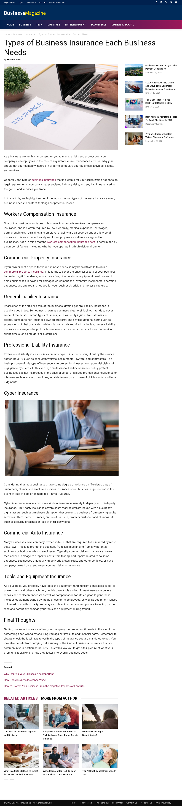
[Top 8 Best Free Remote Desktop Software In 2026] (134, 104)
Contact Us (131, 802)
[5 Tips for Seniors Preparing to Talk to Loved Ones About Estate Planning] (60, 716)
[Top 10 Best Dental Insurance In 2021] (100, 756)
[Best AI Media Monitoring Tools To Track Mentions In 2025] (134, 121)
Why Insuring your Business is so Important (29, 673)
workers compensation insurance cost (71, 242)
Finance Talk (86, 802)
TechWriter (117, 802)
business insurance (43, 179)
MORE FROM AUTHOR (59, 698)
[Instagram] (161, 3)
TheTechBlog (102, 802)
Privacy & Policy (163, 802)
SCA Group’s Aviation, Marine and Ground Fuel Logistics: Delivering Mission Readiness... (160, 85)
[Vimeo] (171, 3)
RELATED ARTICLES (21, 698)
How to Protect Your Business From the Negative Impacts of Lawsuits (44, 685)
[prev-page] (6, 781)
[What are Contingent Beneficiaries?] (100, 716)
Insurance (30, 34)
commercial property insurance (23, 271)
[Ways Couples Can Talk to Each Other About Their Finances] (60, 756)
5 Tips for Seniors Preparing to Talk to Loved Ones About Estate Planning (60, 735)
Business (17, 34)
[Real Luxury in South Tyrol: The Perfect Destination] (134, 70)
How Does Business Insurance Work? (25, 679)
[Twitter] (166, 3)
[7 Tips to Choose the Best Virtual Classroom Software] (134, 138)
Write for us (146, 802)
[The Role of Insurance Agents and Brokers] (21, 716)
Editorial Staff (14, 59)
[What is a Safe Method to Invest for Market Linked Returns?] (21, 756)
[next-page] (12, 781)
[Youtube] (176, 3)
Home (7, 34)
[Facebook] (156, 3)
